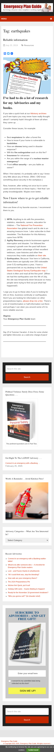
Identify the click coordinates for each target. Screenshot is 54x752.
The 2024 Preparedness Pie (19, 582)
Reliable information (15, 40)
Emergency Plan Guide (9, 741)
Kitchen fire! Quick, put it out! (19, 585)
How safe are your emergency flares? (22, 578)
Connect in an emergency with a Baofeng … (22, 463)
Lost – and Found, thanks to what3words (23, 571)
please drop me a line (33, 301)
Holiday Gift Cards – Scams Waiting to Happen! (26, 589)
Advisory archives (38, 113)
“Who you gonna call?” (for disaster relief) (24, 596)
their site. (42, 255)
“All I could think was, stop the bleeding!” (23, 575)
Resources (29, 45)
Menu (4, 19)
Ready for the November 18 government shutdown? (28, 593)
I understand (33, 750)
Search (27, 377)
